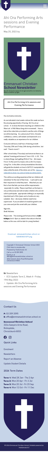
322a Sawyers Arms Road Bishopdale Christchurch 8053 (20, 260)
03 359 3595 (18, 252)
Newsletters (12, 273)
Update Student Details (15, 363)
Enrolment (8, 349)
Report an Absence (12, 359)
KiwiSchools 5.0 (24, 448)
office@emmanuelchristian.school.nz (20, 256)
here (12, 247)
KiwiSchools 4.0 (21, 250)
